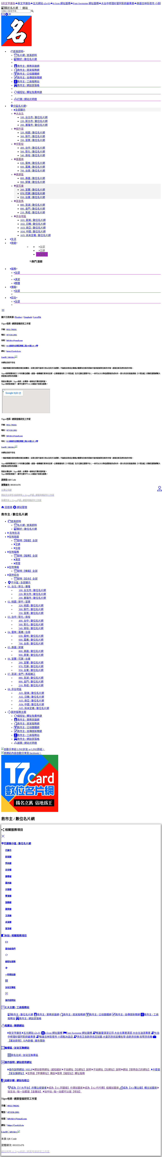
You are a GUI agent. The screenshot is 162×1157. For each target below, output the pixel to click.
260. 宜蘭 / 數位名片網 (32, 189)
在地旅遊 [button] (14, 536)
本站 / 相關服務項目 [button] (16, 935)
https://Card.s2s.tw (13, 351)
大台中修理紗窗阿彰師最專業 (84, 3)
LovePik (37, 317)
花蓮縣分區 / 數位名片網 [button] (17, 843)
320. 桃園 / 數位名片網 (32, 132)
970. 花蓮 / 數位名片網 (32, 193)
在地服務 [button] (14, 552)
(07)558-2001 (11, 335)
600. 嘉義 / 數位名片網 (32, 167)
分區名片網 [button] (19, 106)
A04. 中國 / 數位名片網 (33, 231)
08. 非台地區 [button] (15, 689)
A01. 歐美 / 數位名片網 (33, 220)
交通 (42, 250)
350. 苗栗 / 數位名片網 (32, 140)
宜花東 (20, 186)
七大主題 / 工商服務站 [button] (17, 1007)
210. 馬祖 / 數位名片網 (32, 212)
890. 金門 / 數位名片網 (32, 208)
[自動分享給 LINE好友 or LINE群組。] (81, 749)
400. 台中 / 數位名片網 (32, 147)
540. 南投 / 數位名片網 (32, 155)
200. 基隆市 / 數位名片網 (33, 125)
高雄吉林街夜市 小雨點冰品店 (120, 3)
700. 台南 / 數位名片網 (32, 170)
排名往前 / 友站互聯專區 (24, 1055)
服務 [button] (13, 268)
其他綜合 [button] (14, 575)
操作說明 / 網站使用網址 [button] (18, 1062)
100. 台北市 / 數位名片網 (33, 117)
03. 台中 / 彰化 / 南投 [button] (19, 617)
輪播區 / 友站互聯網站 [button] (17, 1047)
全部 (42, 246)
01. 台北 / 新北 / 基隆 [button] (19, 586)
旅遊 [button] (13, 243)
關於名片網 (11, 7)
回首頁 (8, 507)
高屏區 (20, 174)
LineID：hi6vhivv (8, 357)
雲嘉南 (20, 159)
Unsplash (28, 317)
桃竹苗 (20, 128)
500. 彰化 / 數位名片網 (32, 151)
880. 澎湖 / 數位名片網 (32, 205)
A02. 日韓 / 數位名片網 (33, 224)
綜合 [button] (13, 297)
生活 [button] (13, 239)
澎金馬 (20, 201)
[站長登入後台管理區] (7, 14)
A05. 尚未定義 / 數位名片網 (35, 235)
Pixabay (18, 317)
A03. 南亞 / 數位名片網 (33, 227)
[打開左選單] (10, 14)
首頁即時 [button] (18, 51)
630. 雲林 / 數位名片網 (32, 163)
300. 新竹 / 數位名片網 (32, 136)
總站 (25, 7)
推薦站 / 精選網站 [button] (14, 1025)
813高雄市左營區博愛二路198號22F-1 (21, 346)
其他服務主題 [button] (18, 712)
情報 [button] (13, 287)
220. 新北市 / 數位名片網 (33, 121)
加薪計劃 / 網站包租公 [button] (17, 1080)
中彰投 (20, 144)
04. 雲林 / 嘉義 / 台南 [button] (19, 632)
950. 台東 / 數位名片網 (32, 197)
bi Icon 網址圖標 (28, 3)
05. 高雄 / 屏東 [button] (15, 647)
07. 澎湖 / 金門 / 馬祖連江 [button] (21, 674)
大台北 (20, 113)
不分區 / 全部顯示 (21, 582)
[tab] (42, 246)
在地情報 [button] (14, 567)
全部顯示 (20, 109)
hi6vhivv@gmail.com (14, 340)
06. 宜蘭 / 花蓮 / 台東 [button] (19, 658)
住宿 (42, 254)
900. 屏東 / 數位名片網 (32, 182)
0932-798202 (11, 329)
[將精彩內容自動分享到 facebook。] (81, 753)
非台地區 (21, 216)
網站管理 (21, 507)
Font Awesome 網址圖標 (53, 3)
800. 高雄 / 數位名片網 (32, 178)
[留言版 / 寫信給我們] (3, 14)
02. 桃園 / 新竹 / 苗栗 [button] (19, 601)
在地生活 (14, 533)
